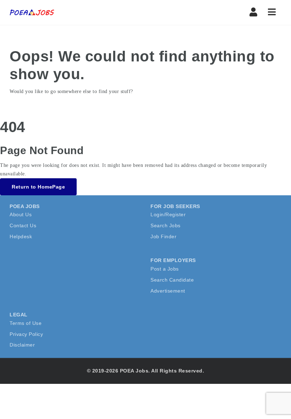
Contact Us (23, 225)
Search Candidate (172, 280)
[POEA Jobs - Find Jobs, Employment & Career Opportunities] (32, 12)
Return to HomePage (38, 187)
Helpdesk (21, 236)
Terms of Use (26, 323)
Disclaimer (22, 345)
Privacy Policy (26, 334)
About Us (21, 214)
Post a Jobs (164, 269)
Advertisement (167, 291)
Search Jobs (165, 225)
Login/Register (168, 214)
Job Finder (163, 236)
